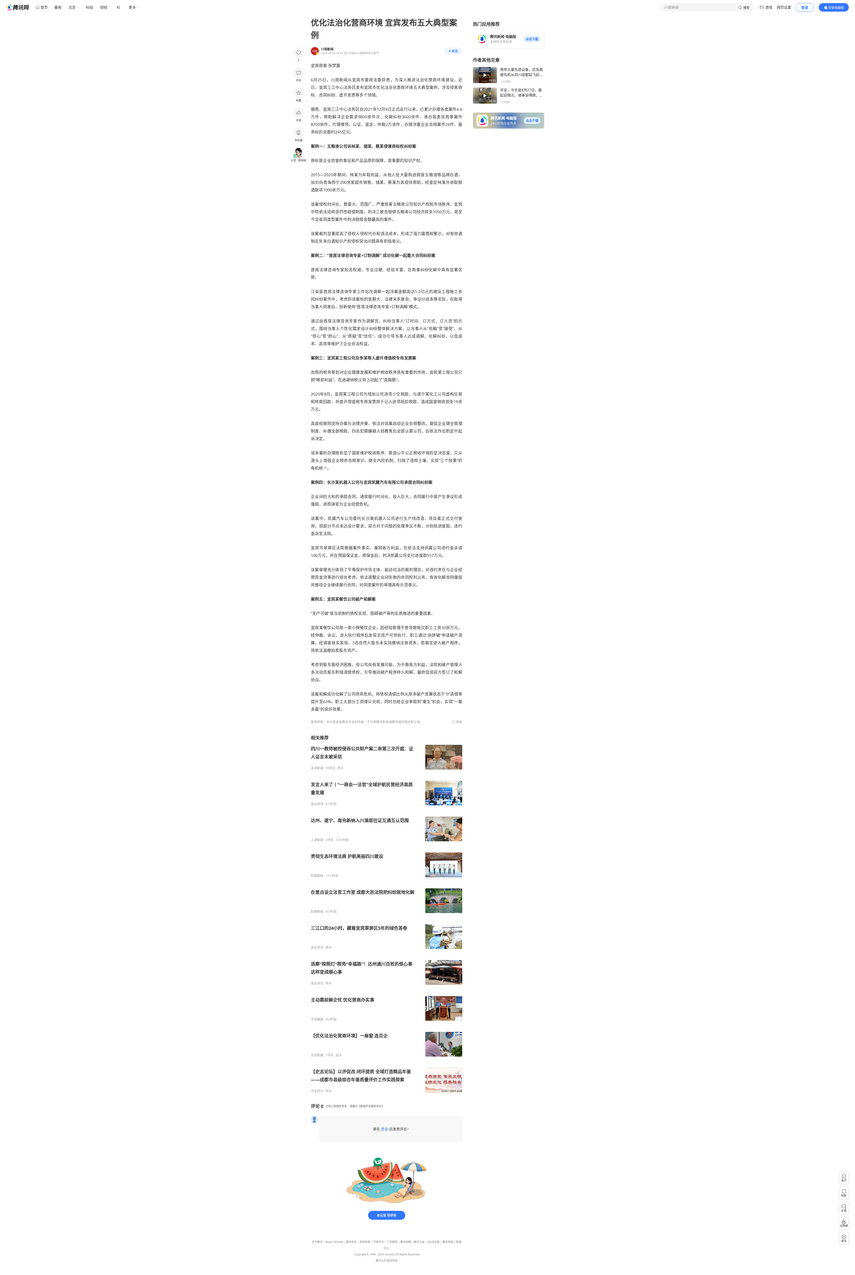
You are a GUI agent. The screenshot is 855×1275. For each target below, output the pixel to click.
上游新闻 (317, 839)
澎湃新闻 (317, 768)
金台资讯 (317, 803)
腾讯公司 (381, 1261)
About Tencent (334, 1242)
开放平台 (378, 1242)
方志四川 (317, 1090)
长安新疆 (317, 1055)
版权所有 (392, 1261)
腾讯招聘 (405, 1242)
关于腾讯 (317, 1242)
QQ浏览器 (434, 1242)
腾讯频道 (447, 1242)
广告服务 (392, 1242)
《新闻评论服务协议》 (371, 1106)
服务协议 (351, 1242)
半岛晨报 (317, 1019)
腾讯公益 (419, 1242)
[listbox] (386, 913)
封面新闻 (317, 875)
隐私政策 (365, 1242)
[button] (531, 39)
